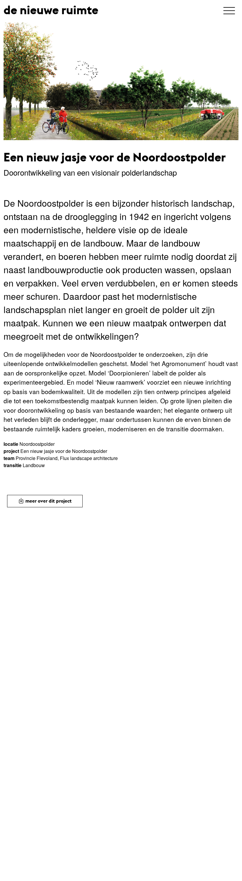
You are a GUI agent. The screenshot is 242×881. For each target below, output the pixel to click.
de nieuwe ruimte (51, 10)
